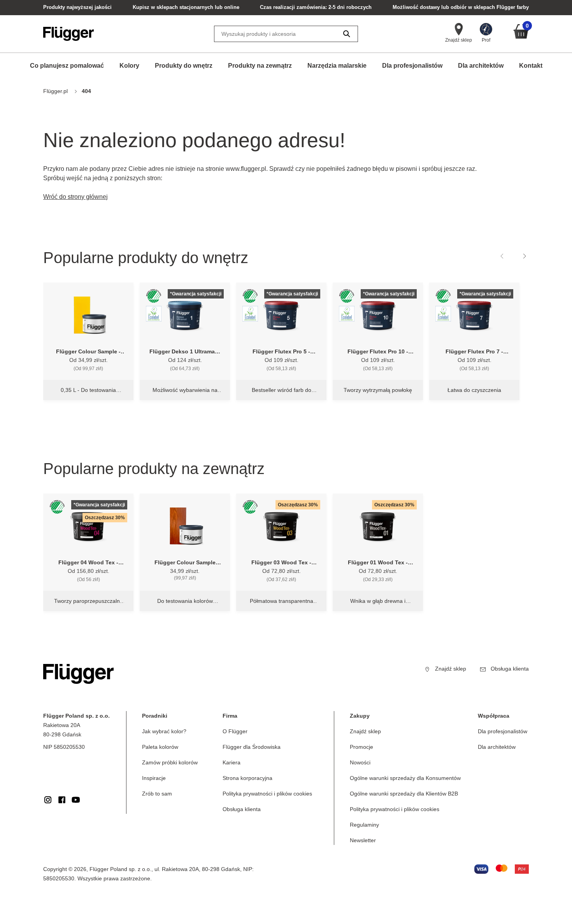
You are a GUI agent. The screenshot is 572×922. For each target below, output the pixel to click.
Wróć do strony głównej (75, 196)
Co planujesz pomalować (67, 65)
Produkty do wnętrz (183, 65)
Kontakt (530, 65)
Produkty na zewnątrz (260, 65)
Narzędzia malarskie (337, 65)
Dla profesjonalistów (412, 65)
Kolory (129, 65)
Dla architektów (481, 65)
